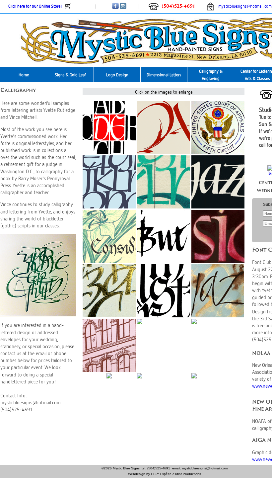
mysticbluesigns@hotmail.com (243, 6)
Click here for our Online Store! (35, 6)
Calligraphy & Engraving (211, 74)
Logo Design (117, 74)
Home (24, 74)
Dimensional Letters (164, 74)
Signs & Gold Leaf (70, 74)
